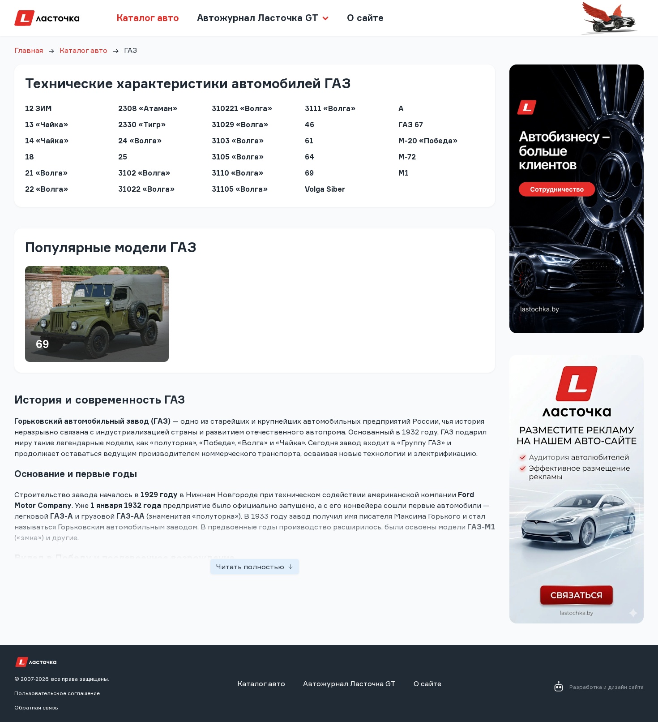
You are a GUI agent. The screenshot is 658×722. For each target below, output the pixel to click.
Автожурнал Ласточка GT (349, 683)
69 (42, 344)
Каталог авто (147, 17)
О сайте (365, 17)
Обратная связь (36, 707)
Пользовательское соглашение (57, 693)
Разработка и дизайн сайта (606, 686)
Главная (28, 50)
